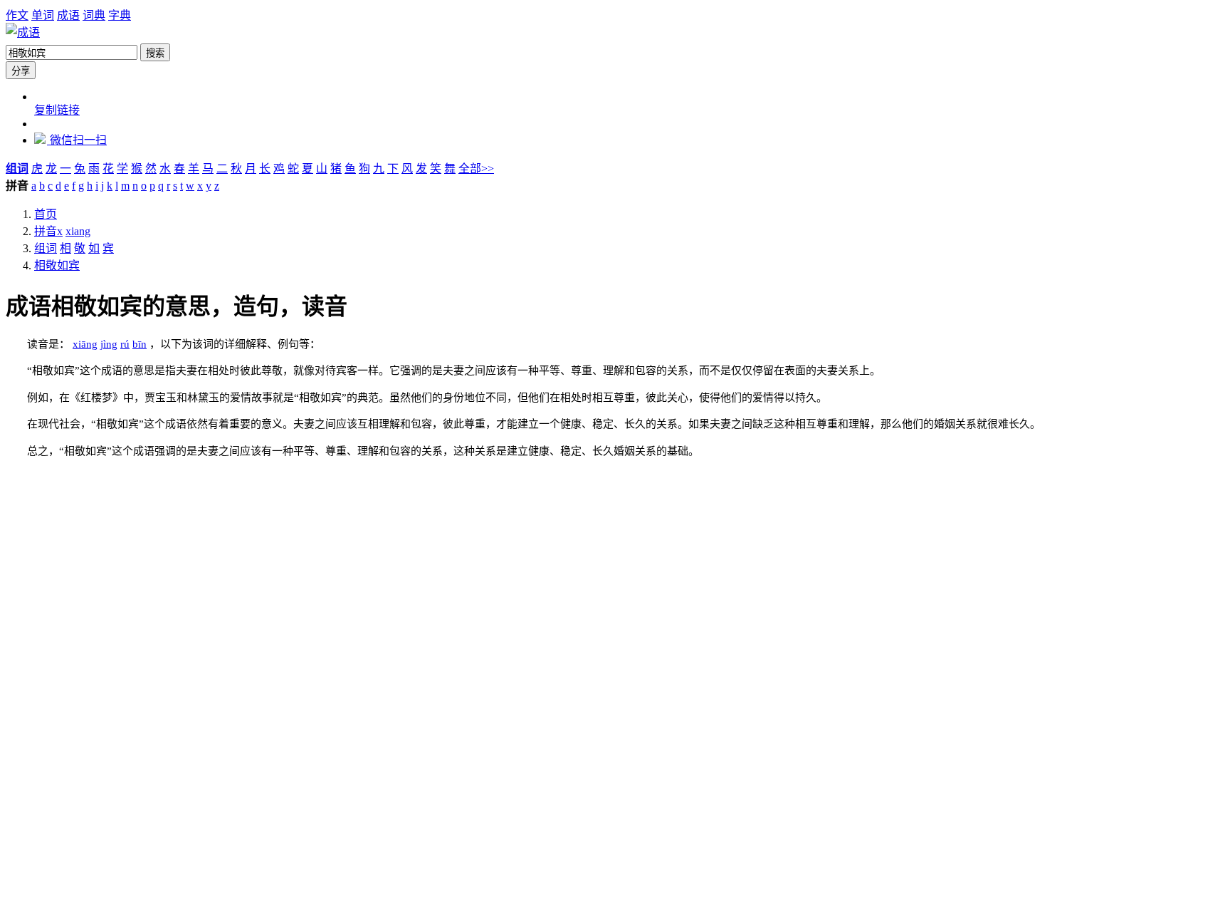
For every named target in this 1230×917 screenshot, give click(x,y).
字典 (119, 15)
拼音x (48, 231)
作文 (17, 15)
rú (125, 344)
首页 (45, 214)
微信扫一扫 (77, 140)
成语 (68, 15)
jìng (108, 344)
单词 (42, 15)
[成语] (23, 32)
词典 (94, 15)
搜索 (155, 53)
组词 (45, 248)
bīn (139, 344)
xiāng (85, 344)
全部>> (476, 168)
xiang (77, 231)
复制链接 (57, 110)
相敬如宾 (57, 265)
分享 (20, 71)
